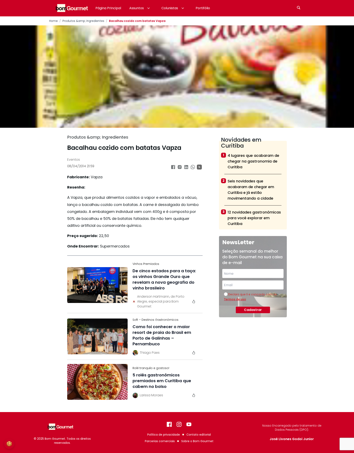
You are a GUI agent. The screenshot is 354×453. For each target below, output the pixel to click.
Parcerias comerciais (160, 441)
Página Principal (108, 8)
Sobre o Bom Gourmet (197, 441)
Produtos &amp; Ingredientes (83, 21)
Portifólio (203, 8)
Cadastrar (253, 309)
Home (53, 21)
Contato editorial (198, 435)
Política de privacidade (163, 435)
